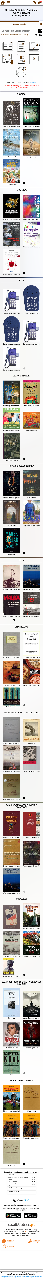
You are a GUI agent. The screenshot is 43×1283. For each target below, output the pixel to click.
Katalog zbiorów (19, 24)
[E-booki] (21, 52)
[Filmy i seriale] (35, 64)
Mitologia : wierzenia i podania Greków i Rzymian (21, 1177)
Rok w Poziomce (12, 1181)
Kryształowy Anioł (12, 1185)
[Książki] (8, 52)
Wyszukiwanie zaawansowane (11, 34)
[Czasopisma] (21, 64)
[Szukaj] (40, 31)
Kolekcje (25, 34)
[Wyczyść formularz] (36, 34)
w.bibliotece (20, 1231)
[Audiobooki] (35, 52)
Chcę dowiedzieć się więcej (11, 1276)
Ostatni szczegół (12, 1183)
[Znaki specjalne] (40, 34)
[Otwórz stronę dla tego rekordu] (12, 113)
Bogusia (10, 1179)
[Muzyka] (21, 77)
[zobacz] (33, 82)
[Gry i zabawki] (8, 64)
